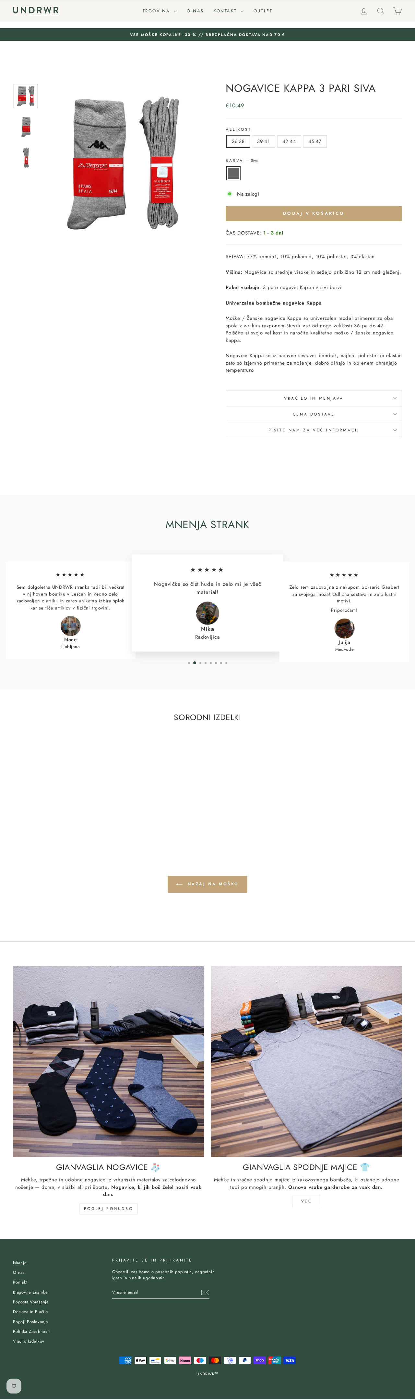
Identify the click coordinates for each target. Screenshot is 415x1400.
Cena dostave (314, 414)
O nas (195, 11)
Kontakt (226, 11)
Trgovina (157, 11)
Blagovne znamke (30, 1292)
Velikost (239, 129)
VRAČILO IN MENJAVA (314, 398)
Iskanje (20, 1263)
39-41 (263, 141)
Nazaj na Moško (212, 884)
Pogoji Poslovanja (30, 1322)
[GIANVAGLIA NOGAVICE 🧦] (108, 1061)
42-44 (289, 141)
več (306, 1201)
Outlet (263, 11)
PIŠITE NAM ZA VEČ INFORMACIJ (314, 430)
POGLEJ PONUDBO (108, 1209)
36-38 (238, 141)
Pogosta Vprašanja (31, 1302)
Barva (242, 160)
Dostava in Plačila (30, 1312)
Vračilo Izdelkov (28, 1341)
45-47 (315, 141)
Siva (233, 173)
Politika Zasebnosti (31, 1331)
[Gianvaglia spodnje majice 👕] (306, 1061)
